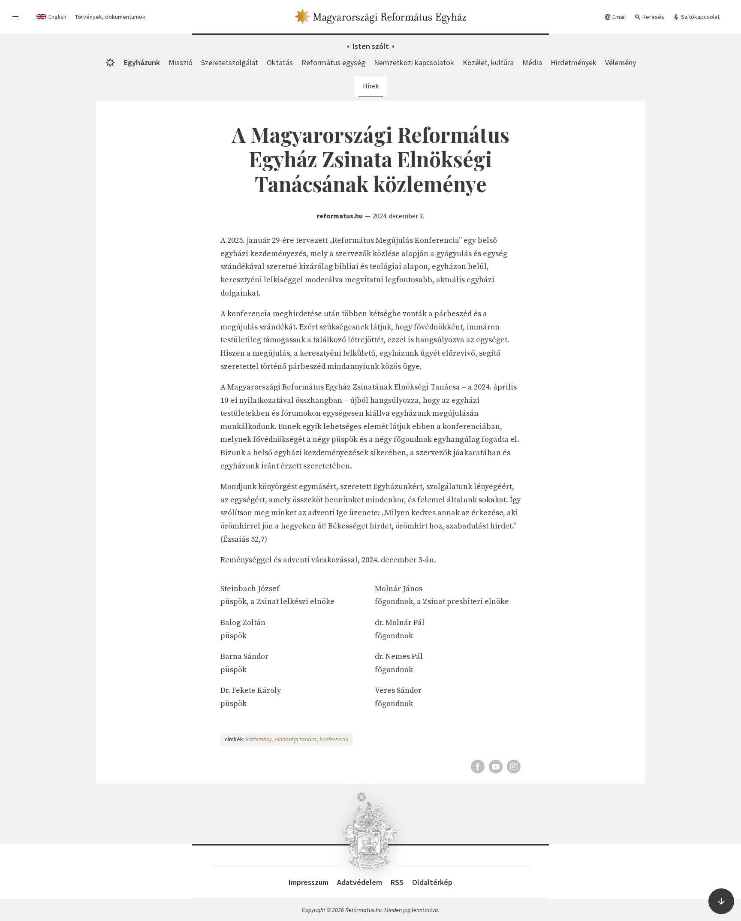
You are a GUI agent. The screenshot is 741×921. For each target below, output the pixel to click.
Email (618, 17)
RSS (397, 882)
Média (532, 62)
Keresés (652, 17)
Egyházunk (142, 62)
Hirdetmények (573, 62)
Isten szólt (370, 46)
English (57, 17)
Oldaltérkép (432, 882)
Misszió (181, 62)
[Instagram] (514, 766)
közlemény (259, 739)
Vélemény (620, 62)
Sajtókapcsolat (700, 17)
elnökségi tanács (295, 739)
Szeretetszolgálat (229, 62)
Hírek (371, 86)
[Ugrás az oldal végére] (721, 901)
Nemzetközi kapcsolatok (414, 62)
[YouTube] (496, 766)
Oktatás (280, 62)
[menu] (16, 16)
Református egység (333, 62)
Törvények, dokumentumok (110, 17)
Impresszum (308, 882)
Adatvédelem (359, 882)
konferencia (334, 739)
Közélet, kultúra (488, 62)
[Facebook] (478, 766)
